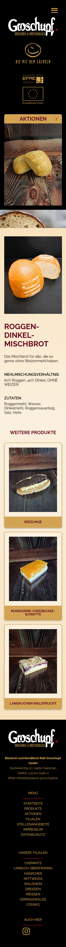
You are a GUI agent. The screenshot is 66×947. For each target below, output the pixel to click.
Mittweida (33, 879)
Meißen (33, 894)
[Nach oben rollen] (59, 940)
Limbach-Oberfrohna (33, 868)
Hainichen (33, 873)
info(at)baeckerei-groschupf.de (37, 778)
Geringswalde (33, 899)
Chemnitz (33, 863)
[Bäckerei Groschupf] (18, 7)
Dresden (33, 889)
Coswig (33, 904)
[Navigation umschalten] (54, 10)
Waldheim (33, 884)
